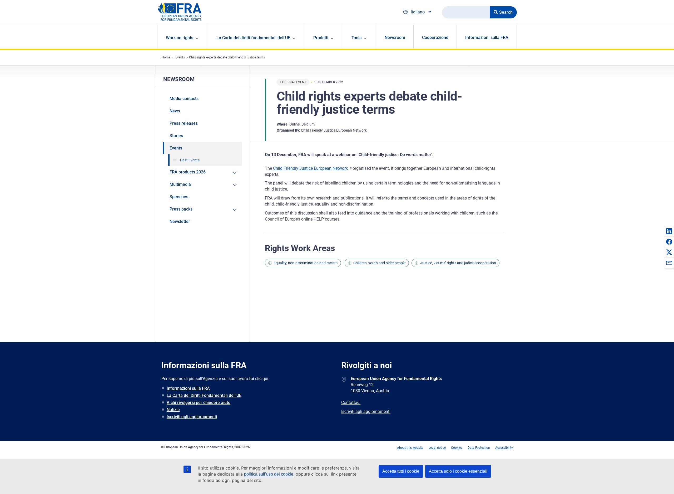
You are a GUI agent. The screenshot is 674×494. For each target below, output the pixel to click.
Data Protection (479, 448)
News (175, 110)
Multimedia (180, 184)
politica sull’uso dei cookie (268, 474)
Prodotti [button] (320, 37)
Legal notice (437, 448)
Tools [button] (356, 37)
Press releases (184, 123)
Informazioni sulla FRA (486, 37)
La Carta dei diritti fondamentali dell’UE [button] (253, 37)
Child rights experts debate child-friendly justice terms (227, 57)
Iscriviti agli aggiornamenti (192, 416)
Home (166, 57)
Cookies (456, 448)
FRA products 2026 (188, 171)
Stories (176, 135)
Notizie (173, 409)
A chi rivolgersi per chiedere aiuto (198, 402)
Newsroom (395, 37)
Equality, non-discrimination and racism (306, 263)
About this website (410, 448)
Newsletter (180, 221)
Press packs (181, 209)
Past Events (190, 160)
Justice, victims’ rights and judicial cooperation (458, 263)
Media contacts (184, 98)
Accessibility (504, 448)
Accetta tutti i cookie (400, 471)
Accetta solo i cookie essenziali (458, 471)
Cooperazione (435, 37)
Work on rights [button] (179, 37)
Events (180, 57)
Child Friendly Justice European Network (310, 168)
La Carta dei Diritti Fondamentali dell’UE (204, 395)
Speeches (179, 196)
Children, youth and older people (379, 263)
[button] (669, 231)
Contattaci (350, 402)
